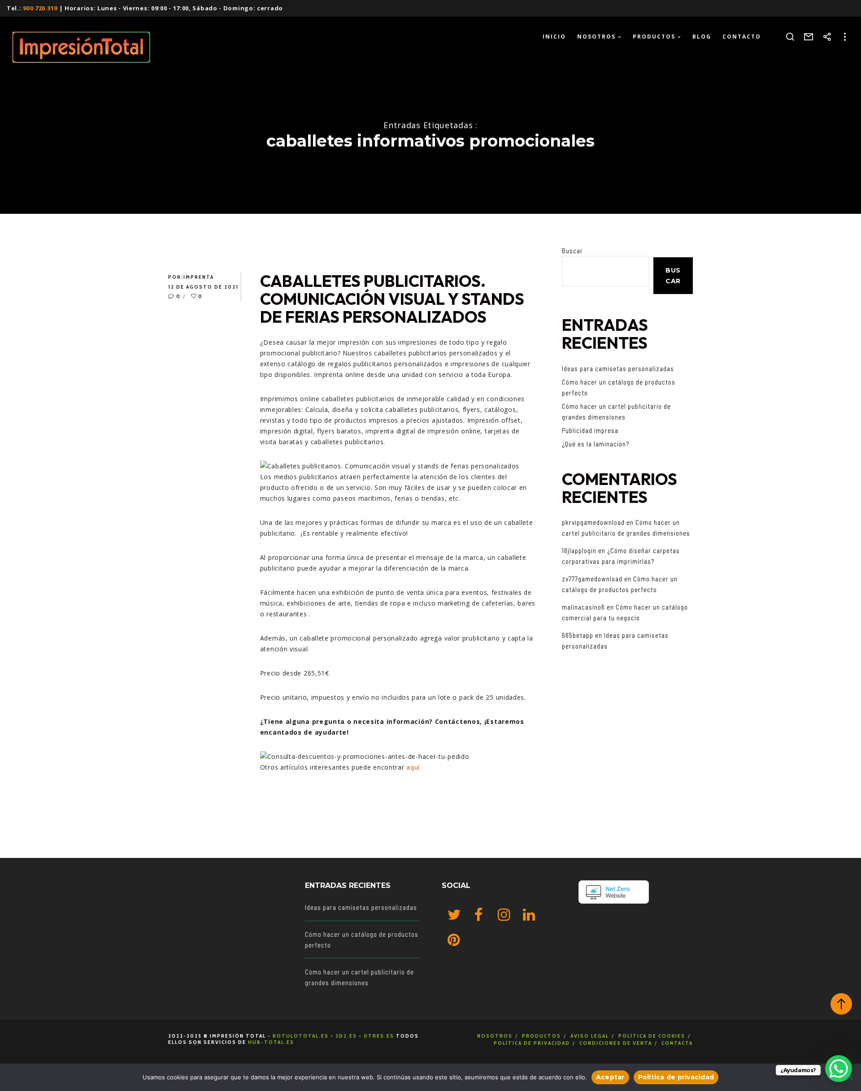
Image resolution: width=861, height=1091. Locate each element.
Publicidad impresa (590, 430)
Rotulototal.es (301, 1035)
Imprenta (198, 276)
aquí (413, 767)
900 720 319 (40, 8)
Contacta (677, 1042)
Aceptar (610, 1077)
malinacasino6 (583, 607)
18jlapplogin (579, 550)
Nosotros (495, 1035)
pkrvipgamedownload (593, 522)
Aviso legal (589, 1035)
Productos (541, 1035)
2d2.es (346, 1035)
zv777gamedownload (592, 579)
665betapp (577, 635)
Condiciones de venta (615, 1042)
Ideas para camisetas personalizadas (618, 368)
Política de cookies (651, 1035)
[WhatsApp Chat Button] (838, 1068)
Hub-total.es (271, 1042)
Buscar (572, 251)
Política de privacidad (532, 1042)
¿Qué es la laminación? (595, 444)
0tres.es (379, 1035)
